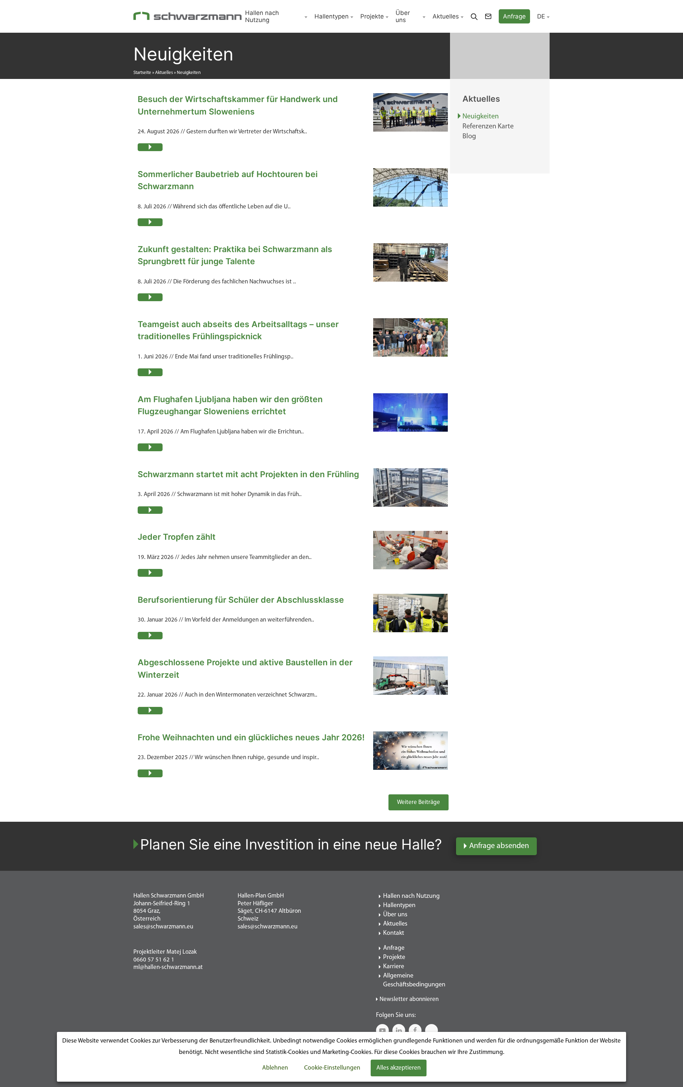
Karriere (393, 967)
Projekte (372, 16)
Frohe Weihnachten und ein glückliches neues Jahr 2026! (251, 737)
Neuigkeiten (480, 116)
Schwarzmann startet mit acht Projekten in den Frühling (248, 474)
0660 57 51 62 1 (153, 960)
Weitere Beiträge (418, 802)
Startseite (142, 72)
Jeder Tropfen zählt (177, 537)
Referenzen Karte (488, 126)
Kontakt (393, 933)
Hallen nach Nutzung (262, 16)
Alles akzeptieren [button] (398, 1068)
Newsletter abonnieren (409, 999)
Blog (469, 136)
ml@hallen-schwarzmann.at (168, 967)
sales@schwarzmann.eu (163, 927)
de (541, 16)
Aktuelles (446, 16)
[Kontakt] (488, 16)
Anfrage (393, 948)
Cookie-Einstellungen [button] (332, 1068)
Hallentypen (331, 16)
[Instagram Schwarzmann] (431, 1030)
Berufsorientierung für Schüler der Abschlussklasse (241, 600)
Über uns (403, 16)
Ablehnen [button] (275, 1068)
